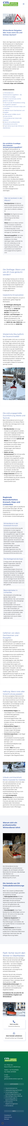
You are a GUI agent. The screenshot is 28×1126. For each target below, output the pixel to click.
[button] (2, 1123)
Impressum (7, 1115)
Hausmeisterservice (11, 1088)
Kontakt (6, 1119)
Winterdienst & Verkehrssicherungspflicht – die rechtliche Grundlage (12, 95)
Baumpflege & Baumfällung (13, 1096)
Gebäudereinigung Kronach (13, 1090)
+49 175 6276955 (14, 1070)
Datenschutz (8, 1117)
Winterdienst (9, 1105)
